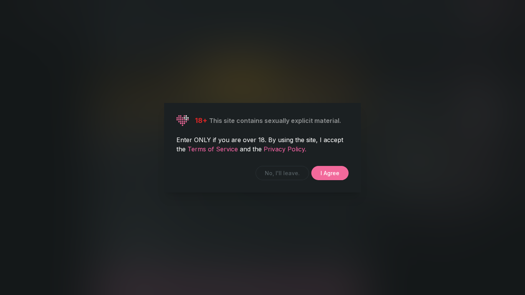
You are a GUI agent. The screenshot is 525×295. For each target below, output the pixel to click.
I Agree (330, 173)
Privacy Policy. (285, 149)
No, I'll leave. (282, 173)
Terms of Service (214, 149)
